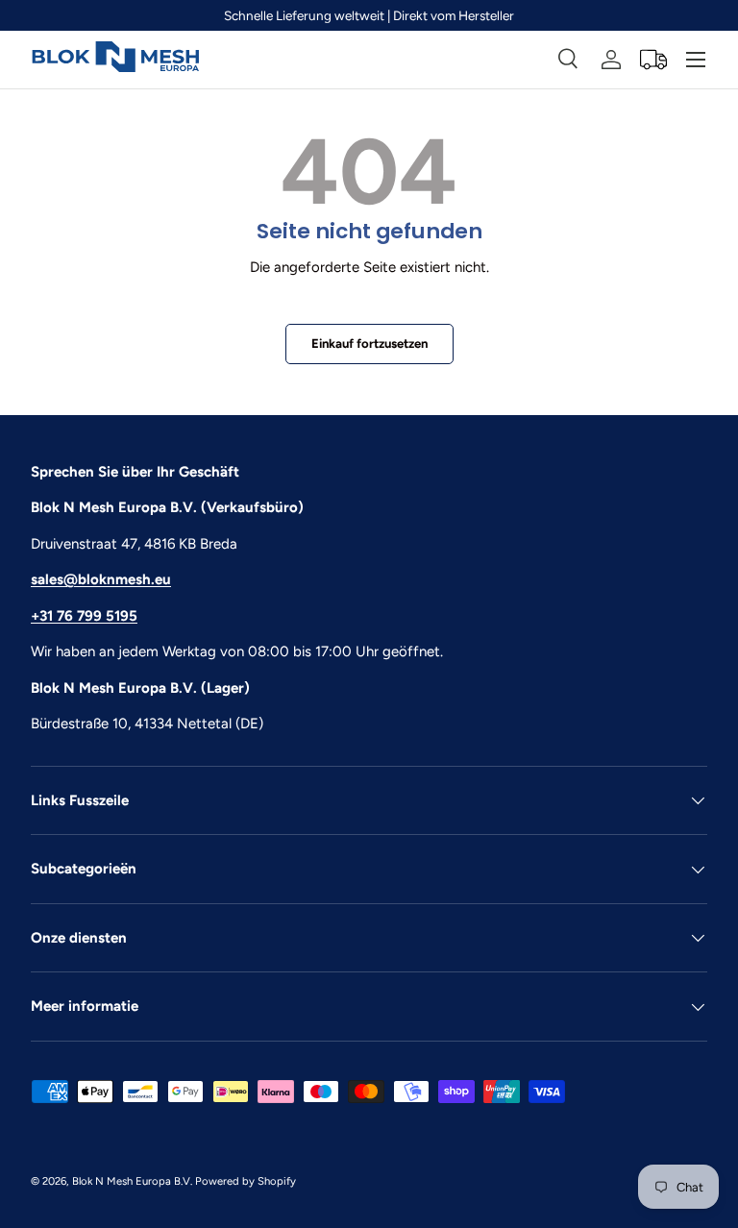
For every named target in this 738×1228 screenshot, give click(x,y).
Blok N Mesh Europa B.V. (132, 1181)
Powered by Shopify (245, 1181)
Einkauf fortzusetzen (369, 343)
